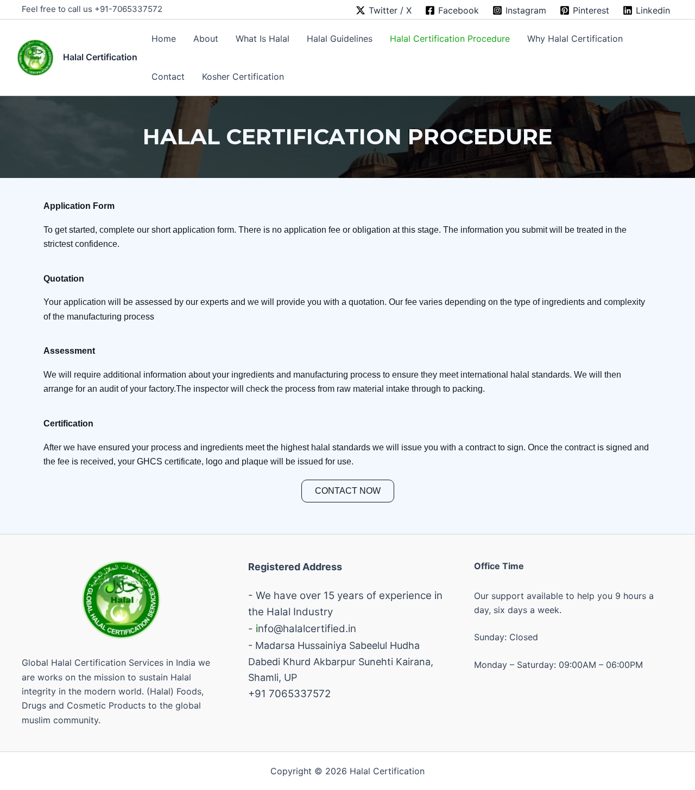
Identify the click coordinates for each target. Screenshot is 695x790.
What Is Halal (262, 38)
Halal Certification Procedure (450, 38)
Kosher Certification (243, 76)
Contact (168, 76)
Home (163, 38)
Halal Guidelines (339, 38)
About (205, 38)
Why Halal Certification (575, 38)
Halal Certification (100, 57)
